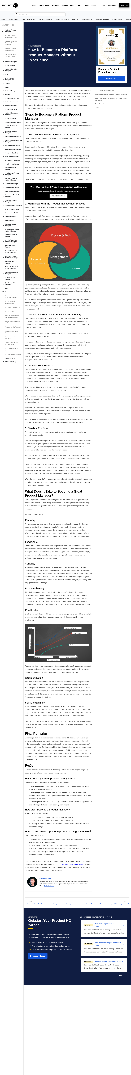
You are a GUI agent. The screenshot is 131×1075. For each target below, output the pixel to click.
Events (73, 5)
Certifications (44, 5)
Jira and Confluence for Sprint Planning (12, 296)
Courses (102, 5)
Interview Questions (45, 19)
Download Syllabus (37, 956)
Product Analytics (86, 19)
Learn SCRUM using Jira (11, 332)
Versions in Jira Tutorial (12, 327)
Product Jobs (83, 5)
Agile (3, 19)
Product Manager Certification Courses (69, 864)
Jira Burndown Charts (12, 307)
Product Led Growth (102, 19)
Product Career (13, 19)
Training (65, 5)
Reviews (55, 5)
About (93, 5)
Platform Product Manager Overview (11, 36)
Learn (34, 5)
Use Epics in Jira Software (10, 337)
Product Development (62, 19)
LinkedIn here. (49, 886)
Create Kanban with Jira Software (12, 343)
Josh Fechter (45, 878)
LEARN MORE (111, 78)
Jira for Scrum (9, 311)
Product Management (28, 19)
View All (122, 975)
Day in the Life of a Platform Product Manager (11, 56)
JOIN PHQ (124, 5)
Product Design (117, 19)
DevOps (75, 19)
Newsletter (112, 5)
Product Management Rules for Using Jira (12, 316)
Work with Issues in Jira (11, 349)
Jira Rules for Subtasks (13, 354)
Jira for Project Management (10, 302)
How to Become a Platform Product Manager (11, 42)
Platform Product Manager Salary (10, 49)
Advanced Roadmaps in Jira (12, 322)
